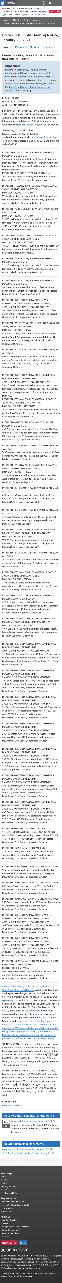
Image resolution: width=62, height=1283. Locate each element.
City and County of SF (11, 1230)
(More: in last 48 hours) (34, 14)
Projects (4, 1183)
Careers (4, 1223)
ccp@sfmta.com (30, 124)
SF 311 (4, 1190)
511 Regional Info (9, 1193)
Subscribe (55, 11)
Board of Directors (9, 1220)
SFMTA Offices (7, 1208)
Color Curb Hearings (12, 1105)
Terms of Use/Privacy (10, 1233)
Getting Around (8, 1186)
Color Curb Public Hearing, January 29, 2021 (33, 1121)
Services (4, 1180)
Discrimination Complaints (12, 1201)
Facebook (23, 47)
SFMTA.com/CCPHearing (44, 137)
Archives (5, 1236)
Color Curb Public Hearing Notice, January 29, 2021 (27, 1149)
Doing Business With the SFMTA (15, 1226)
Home (6, 20)
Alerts (4, 8)
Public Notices (33, 20)
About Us (17, 20)
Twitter (36, 47)
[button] (43, 3)
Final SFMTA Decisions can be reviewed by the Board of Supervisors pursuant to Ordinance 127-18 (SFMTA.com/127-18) (29, 1035)
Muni (3, 1176)
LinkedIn (49, 47)
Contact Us (6, 1211)
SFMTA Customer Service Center (15, 1205)
